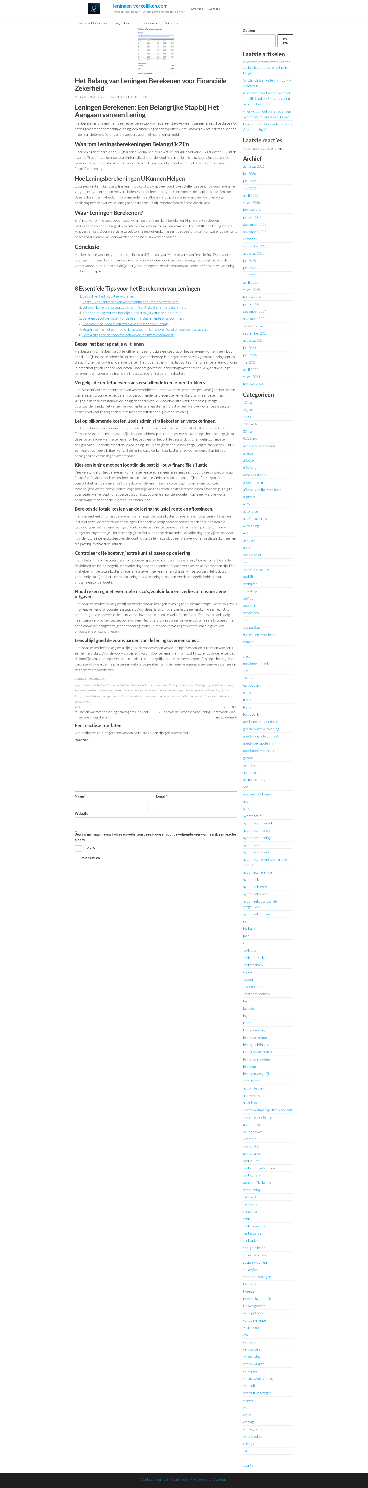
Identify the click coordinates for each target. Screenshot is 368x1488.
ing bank (249, 928)
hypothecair (252, 816)
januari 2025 (252, 304)
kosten (248, 979)
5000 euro (250, 438)
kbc (245, 943)
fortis (247, 707)
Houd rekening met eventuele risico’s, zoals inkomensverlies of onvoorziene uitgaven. (145, 329)
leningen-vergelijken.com (140, 6)
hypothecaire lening (258, 852)
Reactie (82, 740)
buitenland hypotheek (259, 634)
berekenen (251, 613)
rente (247, 1219)
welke (247, 1415)
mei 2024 (250, 362)
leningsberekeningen (171, 690)
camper (248, 642)
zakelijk (248, 1444)
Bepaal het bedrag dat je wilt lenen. (108, 296)
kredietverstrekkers (86, 690)
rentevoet (197, 696)
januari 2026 (252, 217)
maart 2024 (251, 376)
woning (248, 1422)
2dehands (250, 424)
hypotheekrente (255, 887)
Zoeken (249, 30)
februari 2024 (253, 384)
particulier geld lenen (259, 1168)
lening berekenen (256, 1037)
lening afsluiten (123, 690)
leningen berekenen (146, 690)
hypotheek (251, 879)
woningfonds (252, 1429)
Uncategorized (96, 678)
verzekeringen (83, 701)
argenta (249, 496)
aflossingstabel (254, 475)
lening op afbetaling (258, 1052)
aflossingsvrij (253, 482)
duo (246, 671)
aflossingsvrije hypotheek (262, 489)
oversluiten (251, 1146)
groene (248, 758)
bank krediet (252, 555)
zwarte (248, 1465)
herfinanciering (254, 779)
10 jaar (248, 402)
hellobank (250, 772)
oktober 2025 (253, 239)
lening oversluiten (256, 1059)
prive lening (252, 1190)
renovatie (250, 1204)
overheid (249, 1139)
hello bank (250, 765)
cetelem (249, 649)
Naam (80, 796)
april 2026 (250, 195)
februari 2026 (253, 210)
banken (248, 562)
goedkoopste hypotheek (261, 736)
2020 (247, 417)
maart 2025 (251, 290)
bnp (246, 620)
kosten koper (252, 987)
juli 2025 (249, 261)
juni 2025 (250, 268)
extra (247, 692)
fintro (247, 700)
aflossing (249, 467)
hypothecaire (253, 845)
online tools (151, 696)
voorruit (249, 1385)
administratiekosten (93, 685)
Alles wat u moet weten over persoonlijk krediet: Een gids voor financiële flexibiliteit (267, 98)
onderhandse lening (257, 1117)
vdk (245, 1335)
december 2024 (254, 311)
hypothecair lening (257, 838)
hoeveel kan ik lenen (258, 794)
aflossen (249, 460)
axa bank (249, 540)
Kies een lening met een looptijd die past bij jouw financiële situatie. (132, 313)
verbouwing (252, 1356)
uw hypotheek (253, 1313)
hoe (246, 787)
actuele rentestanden (259, 446)
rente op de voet (255, 1226)
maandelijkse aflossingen (98, 696)
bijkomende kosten (118, 685)
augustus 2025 (253, 253)
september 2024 (255, 333)
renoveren (251, 1211)
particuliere (252, 1175)
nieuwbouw (251, 1095)
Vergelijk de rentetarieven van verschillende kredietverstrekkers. (130, 302)
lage (246, 1015)
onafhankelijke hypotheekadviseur (268, 1110)
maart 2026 (251, 202)
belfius (248, 598)
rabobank (250, 1197)
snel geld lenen (254, 1248)
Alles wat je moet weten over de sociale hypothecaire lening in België (266, 67)
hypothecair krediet (257, 823)
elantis (248, 678)
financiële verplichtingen (193, 685)
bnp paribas (251, 627)
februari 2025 (253, 297)
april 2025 (250, 282)
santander (250, 1240)
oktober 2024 (253, 326)
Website (81, 813)
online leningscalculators (128, 696)
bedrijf (248, 576)
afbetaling (250, 453)
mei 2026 (250, 188)
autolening (251, 526)
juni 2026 (250, 181)
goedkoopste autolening (261, 729)
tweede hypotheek (257, 1298)
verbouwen (251, 1349)
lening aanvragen (255, 1030)
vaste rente (251, 1327)
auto (246, 504)
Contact (214, 8)
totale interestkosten (217, 696)
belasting (250, 591)
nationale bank (253, 1088)
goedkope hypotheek (258, 750)
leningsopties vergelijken (200, 690)
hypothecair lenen (256, 830)
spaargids (250, 1269)
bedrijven (250, 584)
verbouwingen (253, 1364)
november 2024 (254, 319)
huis (246, 809)
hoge (247, 801)
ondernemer (252, 1124)
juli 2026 (249, 173)
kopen (247, 972)
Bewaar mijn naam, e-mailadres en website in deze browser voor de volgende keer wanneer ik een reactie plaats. (155, 837)
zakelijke (249, 1451)
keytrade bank (253, 957)
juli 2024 (249, 348)
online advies (253, 1132)
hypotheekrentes (256, 894)
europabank (251, 685)
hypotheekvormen (256, 914)
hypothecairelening (257, 872)
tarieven (249, 1284)
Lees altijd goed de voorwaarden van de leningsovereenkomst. (128, 335)
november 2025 (254, 232)
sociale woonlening (257, 1262)
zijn (245, 1458)
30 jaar (248, 431)
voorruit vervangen (257, 1393)
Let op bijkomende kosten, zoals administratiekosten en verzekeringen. (134, 307)
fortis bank (251, 714)
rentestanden (253, 1233)
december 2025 (254, 224)
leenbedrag (106, 690)
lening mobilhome (256, 1044)
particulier (251, 1161)
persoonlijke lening (257, 1182)
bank (246, 547)
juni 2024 (250, 355)
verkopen (250, 1371)
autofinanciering (255, 518)
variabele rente (254, 1320)
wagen (248, 1400)
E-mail (162, 796)
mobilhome (251, 1081)
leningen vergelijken (258, 1073)
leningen (249, 1066)
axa (245, 533)
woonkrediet (252, 1436)
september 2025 (255, 246)
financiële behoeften (142, 685)
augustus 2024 (253, 340)
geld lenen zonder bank (260, 721)
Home (79, 23)
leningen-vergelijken (122, 97)
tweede (249, 1291)
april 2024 (250, 369)
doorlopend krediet (257, 663)
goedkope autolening (258, 743)
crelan (247, 656)
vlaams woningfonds (258, 1378)
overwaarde (252, 1153)
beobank (249, 605)
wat (246, 1407)
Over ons (197, 8)
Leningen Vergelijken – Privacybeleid (182, 1479)
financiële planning (166, 685)
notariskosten (253, 1102)
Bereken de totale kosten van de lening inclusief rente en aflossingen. (133, 318)
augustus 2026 (253, 166)
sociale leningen (255, 1255)
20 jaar (248, 410)
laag (246, 1001)
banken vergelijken (257, 569)
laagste (248, 1008)
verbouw (249, 1342)
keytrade (249, 950)
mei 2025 (250, 275)
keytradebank (253, 965)
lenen (247, 1023)
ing (245, 921)
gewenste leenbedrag (221, 685)
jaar (246, 936)
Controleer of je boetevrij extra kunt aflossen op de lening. (125, 324)
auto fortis (251, 511)
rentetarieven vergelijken (174, 696)
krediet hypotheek (256, 994)
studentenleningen (257, 1277)
